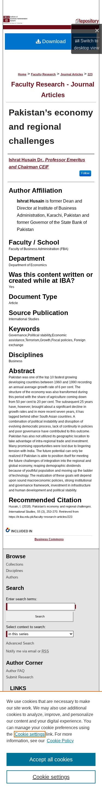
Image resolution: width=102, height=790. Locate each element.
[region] (51, 740)
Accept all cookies (51, 759)
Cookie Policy (60, 740)
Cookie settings (30, 734)
